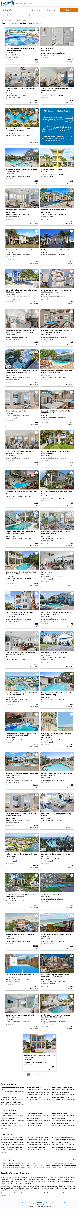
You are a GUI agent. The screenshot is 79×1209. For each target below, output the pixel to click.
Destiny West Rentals (59, 1118)
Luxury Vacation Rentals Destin (11, 1102)
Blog (22, 1203)
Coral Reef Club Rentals (59, 1114)
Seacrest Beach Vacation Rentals (11, 1147)
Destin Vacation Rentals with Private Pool (12, 1088)
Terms (48, 1203)
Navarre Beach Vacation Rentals (37, 1142)
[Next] (53, 1074)
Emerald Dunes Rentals (34, 1123)
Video (9, 44)
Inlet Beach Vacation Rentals (36, 1147)
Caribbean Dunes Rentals (9, 1114)
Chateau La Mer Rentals (34, 1114)
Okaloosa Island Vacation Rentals (11, 1138)
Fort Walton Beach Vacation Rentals (38, 1138)
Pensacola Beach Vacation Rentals (63, 1147)
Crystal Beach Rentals (8, 1118)
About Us (17, 1203)
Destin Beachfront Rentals (60, 1092)
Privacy (54, 1203)
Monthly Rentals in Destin (60, 1097)
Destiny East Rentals (33, 1118)
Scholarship (30, 1203)
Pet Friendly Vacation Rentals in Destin (39, 1092)
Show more (9, 59)
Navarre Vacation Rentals (60, 1142)
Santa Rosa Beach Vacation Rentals (12, 1142)
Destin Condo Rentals (34, 1088)
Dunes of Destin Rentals (8, 1123)
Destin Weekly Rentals (34, 1097)
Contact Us (61, 1203)
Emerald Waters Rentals (60, 1123)
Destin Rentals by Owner (9, 1097)
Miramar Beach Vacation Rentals (62, 1138)
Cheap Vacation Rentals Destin (62, 1088)
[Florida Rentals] (7, 6)
